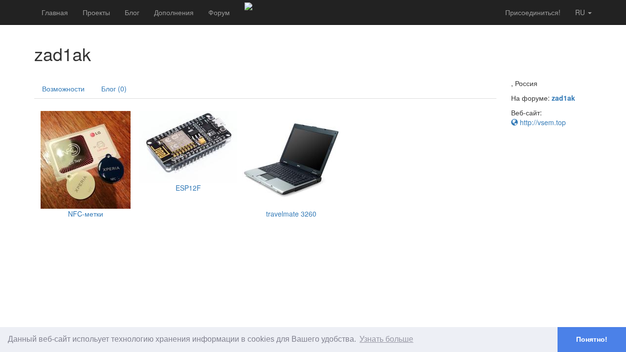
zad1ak (563, 98)
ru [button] (581, 12)
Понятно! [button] (591, 339)
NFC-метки (85, 214)
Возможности (63, 88)
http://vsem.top (542, 122)
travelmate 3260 (291, 214)
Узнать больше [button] (386, 339)
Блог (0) (114, 88)
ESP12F (188, 188)
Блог (132, 12)
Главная (55, 12)
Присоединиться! (532, 12)
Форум (219, 12)
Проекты (96, 12)
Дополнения (174, 12)
